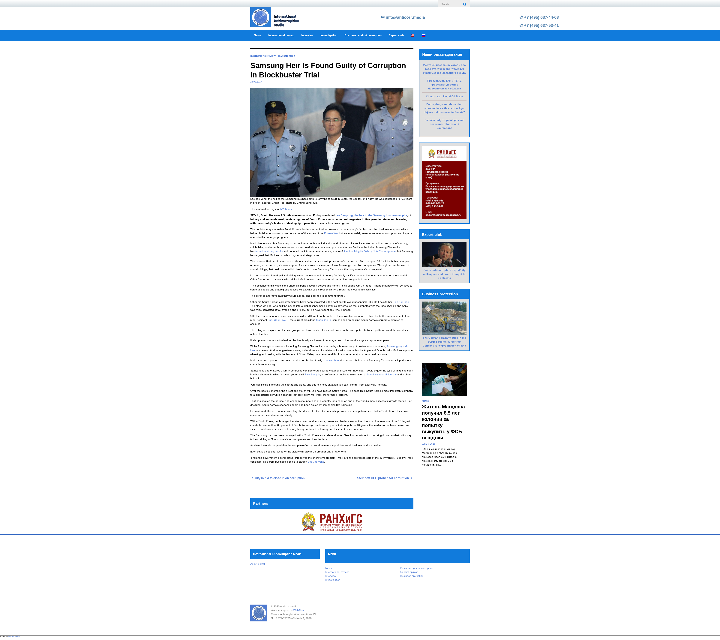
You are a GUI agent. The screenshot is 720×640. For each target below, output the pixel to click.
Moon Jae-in (323, 319)
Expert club (396, 35)
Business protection (412, 575)
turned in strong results (269, 251)
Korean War (331, 233)
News (257, 35)
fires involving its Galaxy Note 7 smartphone (370, 251)
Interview (307, 35)
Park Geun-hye (277, 319)
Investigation (328, 35)
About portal (257, 563)
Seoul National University (382, 374)
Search (465, 4)
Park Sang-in (312, 374)
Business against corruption (363, 35)
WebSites (298, 610)
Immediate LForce (14, 636)
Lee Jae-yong (316, 461)
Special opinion (409, 571)
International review (281, 35)
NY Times (286, 209)
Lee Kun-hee (401, 301)
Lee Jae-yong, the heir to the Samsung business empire (371, 215)
